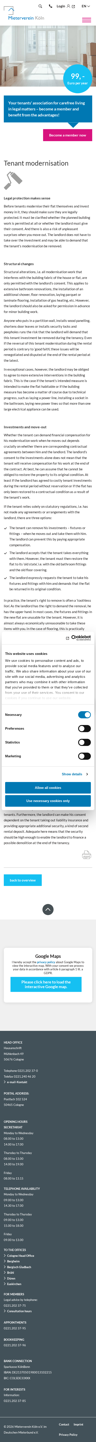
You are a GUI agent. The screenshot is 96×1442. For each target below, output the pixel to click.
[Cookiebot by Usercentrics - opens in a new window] (71, 638)
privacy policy (46, 962)
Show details (72, 774)
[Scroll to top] (48, 909)
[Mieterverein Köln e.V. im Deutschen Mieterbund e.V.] (24, 13)
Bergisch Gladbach (19, 1267)
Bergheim (13, 1261)
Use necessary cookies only (48, 801)
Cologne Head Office (20, 1255)
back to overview (23, 880)
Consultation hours (19, 1311)
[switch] (84, 728)
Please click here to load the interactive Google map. (46, 984)
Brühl (10, 1272)
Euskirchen (14, 1284)
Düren (11, 1278)
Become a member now (67, 135)
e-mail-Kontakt (17, 1082)
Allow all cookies (48, 788)
